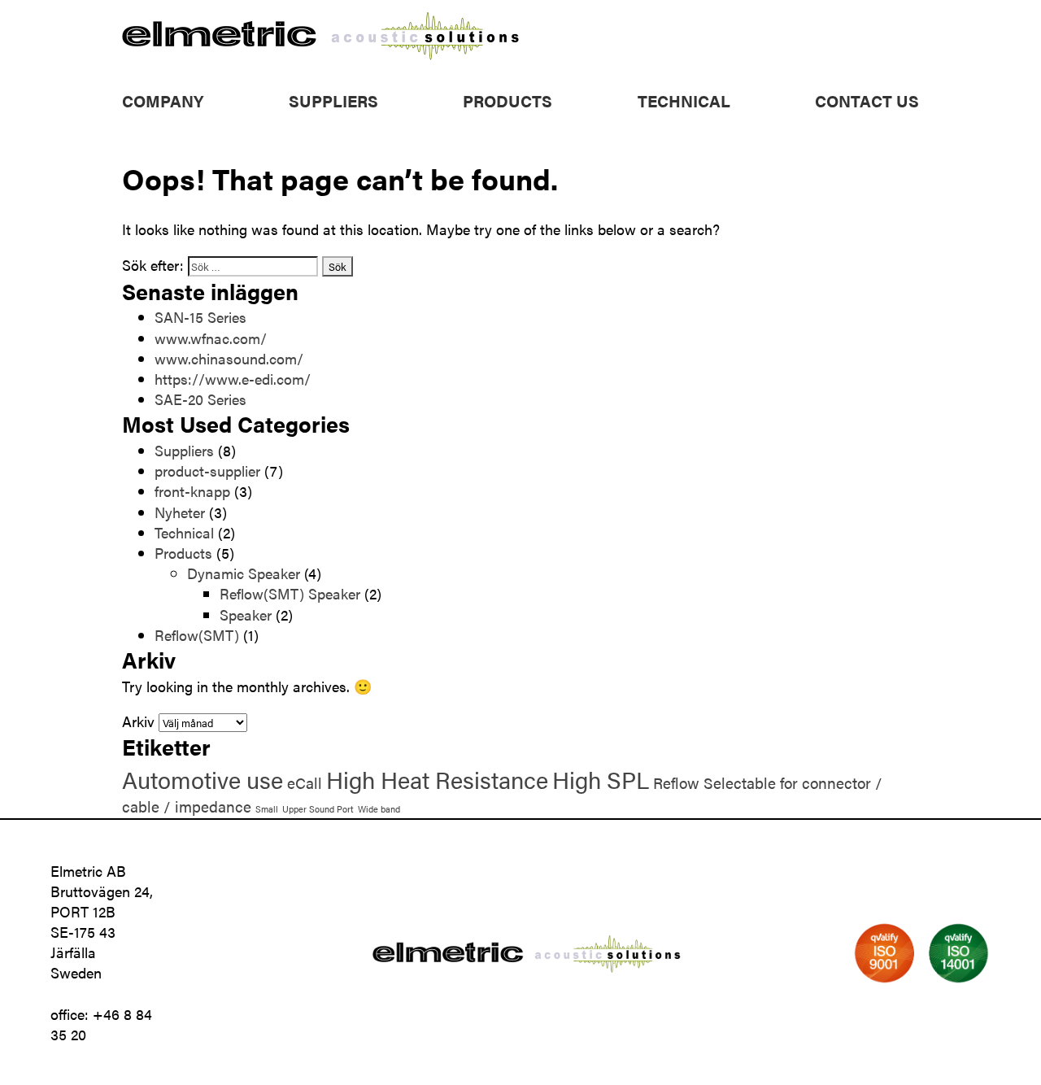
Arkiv (138, 721)
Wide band (379, 809)
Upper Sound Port (318, 809)
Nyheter (180, 512)
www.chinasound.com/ (229, 358)
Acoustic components (532, 122)
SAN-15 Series (200, 317)
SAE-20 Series (200, 399)
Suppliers (333, 100)
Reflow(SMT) (197, 635)
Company (162, 100)
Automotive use (202, 779)
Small (266, 809)
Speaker (246, 614)
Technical (684, 100)
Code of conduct (177, 142)
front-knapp (192, 491)
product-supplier (207, 470)
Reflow (676, 783)
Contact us (867, 100)
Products (507, 100)
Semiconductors (515, 142)
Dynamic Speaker (243, 573)
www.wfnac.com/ (211, 338)
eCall (304, 783)
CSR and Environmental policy (216, 122)
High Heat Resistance (437, 779)
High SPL (600, 779)
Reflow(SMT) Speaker (290, 593)
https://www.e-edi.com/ (233, 378)
